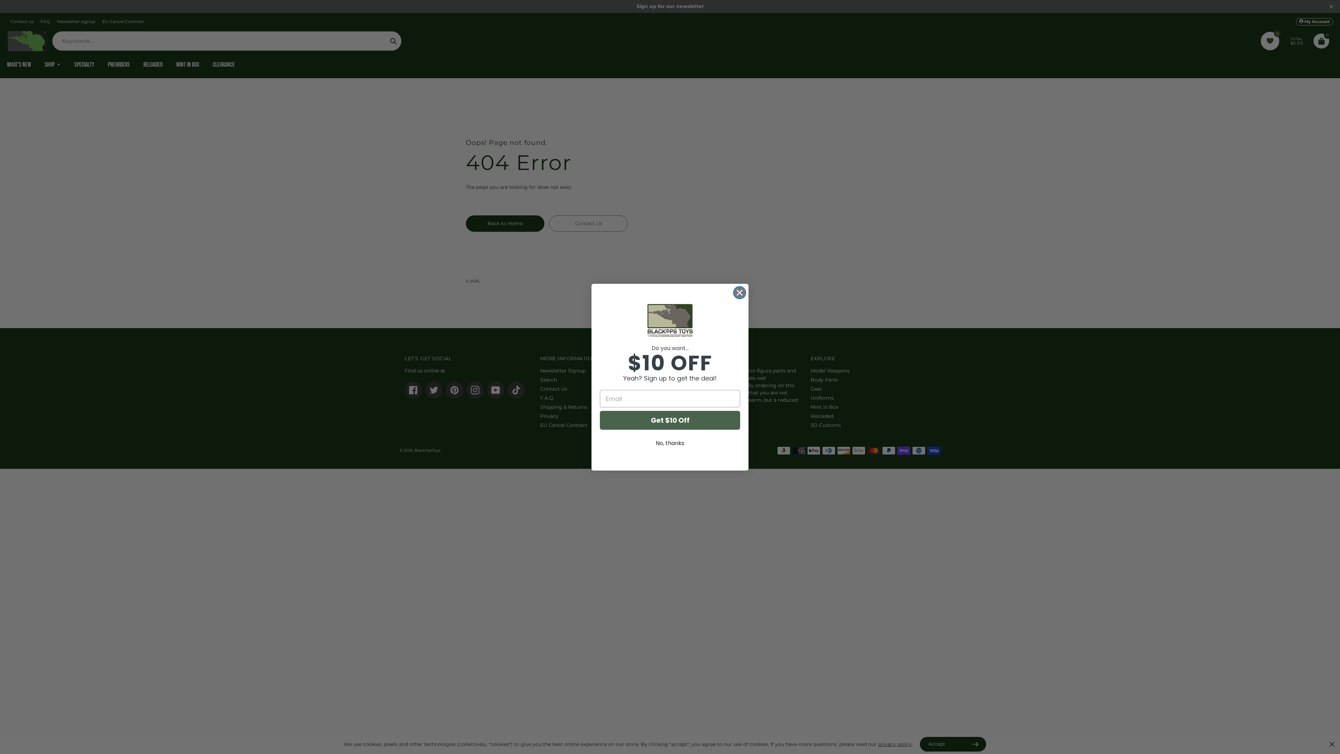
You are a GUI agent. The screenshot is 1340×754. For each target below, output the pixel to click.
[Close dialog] (740, 293)
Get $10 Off (670, 420)
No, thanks (670, 443)
